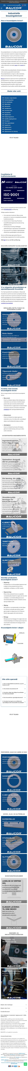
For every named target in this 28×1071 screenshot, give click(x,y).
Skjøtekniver (7, 114)
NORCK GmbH (22, 1053)
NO (24, 5)
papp (16, 65)
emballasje (6, 409)
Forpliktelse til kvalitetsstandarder (8, 175)
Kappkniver (7, 125)
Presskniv (7, 121)
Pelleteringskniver (9, 116)
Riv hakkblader (8, 102)
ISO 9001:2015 (8, 209)
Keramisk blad (8, 110)
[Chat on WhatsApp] (25, 1064)
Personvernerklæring (5, 1062)
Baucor (3, 78)
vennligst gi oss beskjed (7, 303)
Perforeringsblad (8, 100)
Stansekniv (7, 106)
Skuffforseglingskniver (10, 118)
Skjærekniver (7, 127)
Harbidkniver (7, 108)
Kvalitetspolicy (23, 1062)
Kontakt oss (12, 1054)
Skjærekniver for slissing (11, 131)
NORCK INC (3, 1057)
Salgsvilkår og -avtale (15, 1062)
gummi (22, 65)
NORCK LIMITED (4, 1059)
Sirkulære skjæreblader (10, 98)
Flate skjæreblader (9, 123)
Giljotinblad (7, 104)
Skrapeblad (7, 112)
